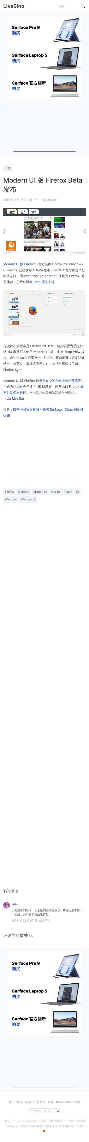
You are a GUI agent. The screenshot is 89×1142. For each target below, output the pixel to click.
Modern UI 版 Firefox (19, 264)
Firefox (9, 491)
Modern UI (40, 491)
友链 (51, 1102)
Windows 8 (28, 499)
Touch (68, 491)
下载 (8, 168)
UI (77, 491)
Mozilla (17, 398)
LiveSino (13, 6)
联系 (20, 1102)
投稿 (28, 1102)
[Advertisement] (44, 126)
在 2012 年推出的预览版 (63, 381)
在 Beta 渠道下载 (41, 282)
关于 (12, 1102)
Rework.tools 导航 (68, 1102)
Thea (66, 1126)
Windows (11, 499)
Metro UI (23, 491)
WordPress (43, 1126)
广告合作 (39, 1102)
